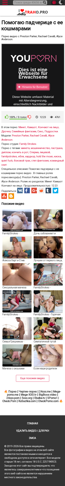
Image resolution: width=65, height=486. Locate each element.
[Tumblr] (48, 190)
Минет (22, 127)
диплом (6, 152)
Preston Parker (20, 135)
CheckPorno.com (48, 401)
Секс (40, 131)
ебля (21, 156)
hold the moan (44, 156)
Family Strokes (27, 143)
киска (57, 156)
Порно (12, 391)
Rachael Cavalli (38, 135)
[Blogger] (11, 196)
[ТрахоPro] (32, 11)
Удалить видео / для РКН (32, 430)
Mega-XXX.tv (29, 394)
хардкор (30, 156)
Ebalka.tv (39, 398)
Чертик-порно (28, 391)
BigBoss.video (48, 394)
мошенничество (40, 148)
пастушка (56, 148)
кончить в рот (20, 152)
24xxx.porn (13, 398)
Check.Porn (9, 401)
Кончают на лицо (48, 127)
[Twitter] (55, 190)
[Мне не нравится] (29, 117)
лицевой (45, 152)
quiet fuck (7, 160)
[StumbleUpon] (4, 196)
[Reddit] (41, 190)
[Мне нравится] (7, 117)
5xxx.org (27, 398)
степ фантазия (40, 160)
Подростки (51, 131)
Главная (32, 423)
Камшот (32, 127)
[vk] (20, 190)
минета (25, 148)
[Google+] (34, 190)
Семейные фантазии (24, 131)
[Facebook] (27, 190)
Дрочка (6, 131)
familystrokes (9, 156)
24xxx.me (45, 391)
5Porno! (52, 398)
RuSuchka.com (27, 401)
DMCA (32, 438)
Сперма (34, 152)
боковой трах (22, 160)
